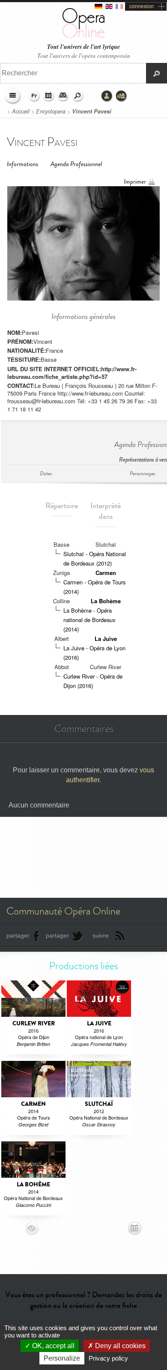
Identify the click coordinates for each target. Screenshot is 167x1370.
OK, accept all (52, 1345)
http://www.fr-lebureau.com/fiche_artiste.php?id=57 (72, 373)
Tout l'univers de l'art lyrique (83, 47)
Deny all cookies (119, 1345)
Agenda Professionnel (76, 164)
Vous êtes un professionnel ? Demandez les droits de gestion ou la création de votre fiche (83, 1300)
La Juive (106, 638)
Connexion (107, 96)
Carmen (105, 573)
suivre (100, 935)
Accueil (21, 111)
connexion (141, 6)
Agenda (49, 96)
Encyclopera (51, 111)
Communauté (122, 96)
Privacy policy (108, 1358)
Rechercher (78, 96)
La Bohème (106, 601)
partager (18, 935)
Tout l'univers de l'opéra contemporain (83, 55)
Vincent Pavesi (91, 111)
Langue (34, 96)
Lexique (63, 96)
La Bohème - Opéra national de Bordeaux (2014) (89, 619)
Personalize (62, 1358)
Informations (22, 164)
